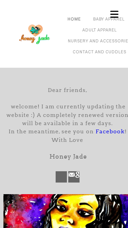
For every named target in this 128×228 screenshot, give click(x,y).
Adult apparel (99, 29)
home (74, 19)
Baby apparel (109, 19)
